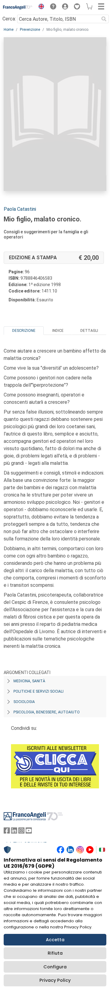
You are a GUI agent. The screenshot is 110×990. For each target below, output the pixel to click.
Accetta (55, 940)
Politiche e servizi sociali (38, 691)
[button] (39, 7)
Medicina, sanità (29, 681)
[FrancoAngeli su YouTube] (29, 832)
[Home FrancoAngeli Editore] (18, 7)
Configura (55, 967)
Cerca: (9, 19)
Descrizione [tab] (23, 330)
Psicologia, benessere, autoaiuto (46, 712)
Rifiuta (55, 953)
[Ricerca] (104, 19)
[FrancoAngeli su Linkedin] (14, 832)
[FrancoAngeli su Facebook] (7, 832)
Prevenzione (30, 29)
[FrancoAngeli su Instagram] (21, 832)
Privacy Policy (55, 980)
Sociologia (24, 702)
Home (8, 29)
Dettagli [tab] (89, 330)
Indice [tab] (58, 330)
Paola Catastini (20, 209)
